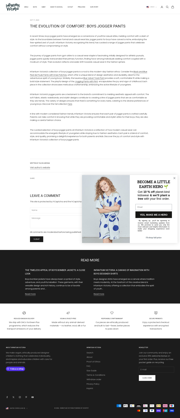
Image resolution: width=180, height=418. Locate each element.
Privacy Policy (93, 384)
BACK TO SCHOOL (56, 7)
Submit (37, 239)
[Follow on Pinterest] (26, 397)
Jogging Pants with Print (86, 81)
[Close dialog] (174, 178)
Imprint (90, 388)
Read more (30, 293)
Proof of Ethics (93, 361)
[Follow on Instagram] (20, 397)
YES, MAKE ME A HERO (154, 214)
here (70, 104)
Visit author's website (40, 167)
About (89, 357)
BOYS (35, 7)
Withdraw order (94, 379)
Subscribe (147, 378)
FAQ (88, 366)
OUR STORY (94, 7)
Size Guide (91, 370)
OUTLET (70, 7)
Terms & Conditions (96, 375)
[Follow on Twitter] (13, 397)
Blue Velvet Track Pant (93, 78)
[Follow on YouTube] (32, 397)
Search (90, 352)
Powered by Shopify (81, 408)
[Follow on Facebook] (7, 397)
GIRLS (26, 7)
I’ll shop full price (154, 238)
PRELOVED (81, 7)
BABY (44, 7)
